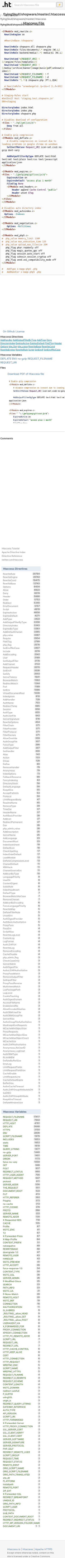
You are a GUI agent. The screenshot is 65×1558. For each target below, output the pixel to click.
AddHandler (11, 15)
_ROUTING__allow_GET (21, 1316)
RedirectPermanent (21, 822)
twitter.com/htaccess (12, 559)
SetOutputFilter (21, 660)
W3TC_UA (21, 1290)
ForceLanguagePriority (21, 905)
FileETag (49, 343)
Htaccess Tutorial (11, 548)
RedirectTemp (21, 706)
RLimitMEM (21, 1057)
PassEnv (21, 928)
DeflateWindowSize (21, 1102)
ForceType (21, 744)
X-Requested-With (21, 1219)
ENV (14, 358)
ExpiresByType (21, 628)
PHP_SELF (21, 1448)
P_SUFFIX (21, 1394)
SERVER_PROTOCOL (21, 1445)
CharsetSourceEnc (21, 870)
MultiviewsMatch (21, 986)
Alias (21, 754)
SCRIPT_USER (21, 1506)
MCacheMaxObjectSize (21, 1034)
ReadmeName (21, 802)
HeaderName (21, 812)
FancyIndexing (21, 780)
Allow (21, 589)
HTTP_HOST (21, 1123)
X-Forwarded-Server (21, 1423)
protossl (21, 1181)
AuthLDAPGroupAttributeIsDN (21, 1089)
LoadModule (21, 857)
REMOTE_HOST (21, 1297)
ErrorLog (21, 1063)
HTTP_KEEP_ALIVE (21, 1352)
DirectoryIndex (7, 343)
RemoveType (21, 805)
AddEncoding (21, 654)
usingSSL (21, 1397)
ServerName (21, 834)
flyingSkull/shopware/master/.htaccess (23, 18)
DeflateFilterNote (21, 912)
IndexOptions (21, 773)
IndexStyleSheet (21, 844)
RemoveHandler (21, 767)
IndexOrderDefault (21, 854)
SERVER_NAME (21, 1213)
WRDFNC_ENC (21, 1365)
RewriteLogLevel (21, 934)
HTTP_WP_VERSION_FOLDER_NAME (21, 1523)
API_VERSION (21, 1413)
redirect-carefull (21, 1390)
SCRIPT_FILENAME (21, 1136)
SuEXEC (21, 1092)
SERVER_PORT (21, 1155)
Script (31, 349)
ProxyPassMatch (21, 973)
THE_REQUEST (21, 1187)
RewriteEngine (7, 349)
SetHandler (21, 751)
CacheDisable (21, 954)
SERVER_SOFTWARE (21, 1439)
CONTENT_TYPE (21, 1271)
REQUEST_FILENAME (40, 358)
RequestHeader (21, 667)
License (20, 331)
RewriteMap (21, 909)
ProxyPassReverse (21, 983)
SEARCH (21, 1284)
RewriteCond (48, 346)
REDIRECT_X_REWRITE (21, 1377)
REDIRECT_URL (21, 1345)
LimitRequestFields (21, 1067)
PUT (21, 1194)
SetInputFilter (21, 979)
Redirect (21, 602)
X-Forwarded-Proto (21, 1236)
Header (58, 343)
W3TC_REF (21, 1300)
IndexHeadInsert (21, 889)
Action (21, 757)
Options (4, 346)
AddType (41, 340)
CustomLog (21, 938)
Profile (21, 1226)
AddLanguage (21, 838)
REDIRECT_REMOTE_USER (21, 1452)
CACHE (21, 1223)
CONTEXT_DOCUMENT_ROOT (21, 1516)
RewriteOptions (21, 722)
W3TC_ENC (21, 1229)
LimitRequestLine (21, 1076)
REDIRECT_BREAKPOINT (21, 1497)
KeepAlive (21, 789)
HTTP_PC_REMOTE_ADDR (21, 1336)
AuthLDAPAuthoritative (21, 1044)
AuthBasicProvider (21, 815)
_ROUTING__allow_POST (21, 1319)
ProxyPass (21, 925)
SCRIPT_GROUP (21, 1455)
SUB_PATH (21, 1513)
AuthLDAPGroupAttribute (21, 1096)
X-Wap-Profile (21, 1239)
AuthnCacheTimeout (21, 1086)
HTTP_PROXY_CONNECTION (21, 1426)
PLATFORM (21, 1481)
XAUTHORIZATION (21, 1306)
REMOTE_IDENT (21, 1464)
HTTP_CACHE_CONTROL (21, 1348)
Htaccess (28, 1549)
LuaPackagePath (21, 989)
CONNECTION (21, 1303)
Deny (49, 340)
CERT (21, 1355)
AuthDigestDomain (21, 999)
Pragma (21, 1200)
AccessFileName (21, 1002)
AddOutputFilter (21, 747)
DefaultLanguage (21, 786)
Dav (21, 825)
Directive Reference (12, 556)
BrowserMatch (21, 680)
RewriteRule (22, 349)
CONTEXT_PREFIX (21, 1242)
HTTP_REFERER (21, 1197)
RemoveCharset (21, 899)
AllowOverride (21, 738)
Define (21, 764)
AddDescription (21, 831)
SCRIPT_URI (21, 1416)
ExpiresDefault (37, 343)
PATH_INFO (21, 1287)
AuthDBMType (21, 1054)
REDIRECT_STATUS (21, 1171)
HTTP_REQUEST (21, 1361)
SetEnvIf (39, 349)
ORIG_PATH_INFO (21, 1503)
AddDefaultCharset (21, 631)
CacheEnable (21, 1073)
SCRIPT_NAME (21, 1368)
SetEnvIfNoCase (52, 349)
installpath (21, 1484)
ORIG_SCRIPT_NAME (21, 1468)
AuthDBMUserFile (21, 1012)
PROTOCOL (21, 1510)
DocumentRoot (21, 841)
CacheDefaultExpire (21, 1079)
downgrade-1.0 (21, 1252)
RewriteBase (34, 346)
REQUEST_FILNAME (21, 1374)
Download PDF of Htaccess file (26, 373)
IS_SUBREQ (21, 1310)
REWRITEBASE (21, 1248)
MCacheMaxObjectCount (21, 1038)
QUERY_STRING (21, 1149)
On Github (9, 331)
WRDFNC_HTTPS (21, 1371)
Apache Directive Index (13, 552)
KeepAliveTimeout (21, 1099)
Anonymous (21, 770)
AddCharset (21, 664)
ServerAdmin (21, 963)
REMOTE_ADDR (21, 1216)
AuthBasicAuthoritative (21, 921)
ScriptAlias (21, 931)
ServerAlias (21, 1018)
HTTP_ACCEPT (21, 1265)
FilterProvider (21, 728)
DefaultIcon (21, 847)
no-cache (21, 1203)
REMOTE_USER (21, 1255)
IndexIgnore (21, 696)
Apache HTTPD (43, 1549)
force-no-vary (21, 1161)
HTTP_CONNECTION (21, 1358)
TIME (21, 1145)
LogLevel (21, 992)
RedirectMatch (21, 683)
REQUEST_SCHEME (21, 1381)
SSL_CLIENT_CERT (21, 1435)
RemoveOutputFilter (21, 976)
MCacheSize (21, 1041)
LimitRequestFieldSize (21, 1070)
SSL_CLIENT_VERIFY (21, 1432)
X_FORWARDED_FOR (21, 1326)
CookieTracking (21, 996)
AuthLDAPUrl (21, 944)
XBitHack (21, 867)
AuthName (21, 702)
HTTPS (21, 1129)
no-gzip (22, 358)
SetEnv (21, 689)
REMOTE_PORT (21, 1487)
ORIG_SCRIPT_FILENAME (21, 1471)
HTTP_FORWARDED (21, 1419)
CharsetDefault (21, 863)
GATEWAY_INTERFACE (21, 1406)
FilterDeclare (21, 735)
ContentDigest (21, 883)
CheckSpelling (21, 851)
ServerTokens (21, 676)
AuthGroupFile (21, 741)
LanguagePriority (21, 876)
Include (21, 651)
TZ (21, 1232)
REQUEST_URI (8, 362)
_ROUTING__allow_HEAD (21, 1313)
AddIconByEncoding (21, 902)
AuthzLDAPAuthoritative (21, 970)
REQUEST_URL (21, 1342)
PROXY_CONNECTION (21, 1329)
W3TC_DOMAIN (21, 1387)
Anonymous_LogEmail (21, 1050)
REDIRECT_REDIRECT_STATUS (21, 1519)
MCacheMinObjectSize (21, 1028)
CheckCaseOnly (21, 960)
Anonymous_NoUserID (21, 1047)
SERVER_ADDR (21, 1184)
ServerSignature (21, 718)
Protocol (21, 796)
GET (21, 1165)
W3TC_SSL (21, 1274)
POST (21, 1168)
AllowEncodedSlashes (21, 1009)
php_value (23, 346)
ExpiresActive (22, 343)
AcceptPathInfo (21, 793)
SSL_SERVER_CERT (21, 1429)
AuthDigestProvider (21, 918)
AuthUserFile (21, 715)
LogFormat (21, 941)
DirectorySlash (21, 783)
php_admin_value (21, 828)
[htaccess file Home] (7, 4)
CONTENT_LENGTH (21, 1384)
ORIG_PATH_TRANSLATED (21, 1474)
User (21, 657)
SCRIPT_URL (21, 1339)
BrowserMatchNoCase (21, 896)
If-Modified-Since (21, 1281)
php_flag (13, 346)
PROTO (21, 1210)
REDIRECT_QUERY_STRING (21, 1403)
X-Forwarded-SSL (21, 1493)
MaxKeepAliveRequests (21, 1025)
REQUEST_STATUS (21, 1461)
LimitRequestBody (21, 799)
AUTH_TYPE (21, 1410)
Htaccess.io (13, 1549)
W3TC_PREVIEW (21, 1261)
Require (21, 638)
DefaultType (21, 892)
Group (21, 760)
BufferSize (21, 1083)
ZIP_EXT (21, 1490)
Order (21, 599)
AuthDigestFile (21, 967)
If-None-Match (21, 1294)
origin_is (21, 1400)
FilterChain (21, 725)
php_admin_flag (21, 957)
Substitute (21, 886)
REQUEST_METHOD (21, 1178)
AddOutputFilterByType (24, 340)
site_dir (21, 1477)
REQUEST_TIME (21, 1458)
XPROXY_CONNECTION (21, 1332)
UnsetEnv (21, 915)
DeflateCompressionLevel (21, 860)
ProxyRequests (21, 1031)
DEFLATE (5, 358)
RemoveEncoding (21, 950)
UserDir (21, 880)
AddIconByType (21, 873)
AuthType (21, 712)
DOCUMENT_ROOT (21, 1190)
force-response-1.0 (21, 1268)
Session (21, 709)
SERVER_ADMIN (21, 1277)
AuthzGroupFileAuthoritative (21, 1021)
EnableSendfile (21, 1005)
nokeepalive (21, 1245)
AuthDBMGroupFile (21, 1015)
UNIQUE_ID (21, 1500)
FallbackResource (21, 776)
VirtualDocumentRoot (21, 693)
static (21, 1142)
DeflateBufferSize (21, 1060)
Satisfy (21, 673)
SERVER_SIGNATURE (21, 1442)
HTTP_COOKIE (21, 1207)
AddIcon (21, 818)
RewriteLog (21, 947)
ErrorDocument (21, 606)
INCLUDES (21, 1139)
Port (21, 686)
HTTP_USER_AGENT (21, 1174)
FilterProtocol (21, 731)
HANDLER (21, 1258)
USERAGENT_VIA (21, 1323)
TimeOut (21, 809)
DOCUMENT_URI (20, 1526)
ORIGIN (21, 1158)
